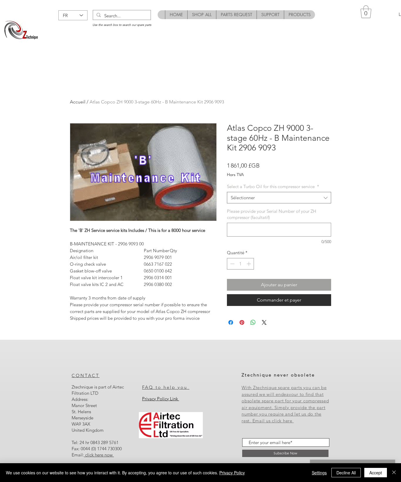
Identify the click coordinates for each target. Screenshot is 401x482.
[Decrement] (232, 263)
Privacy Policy (232, 473)
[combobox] (279, 197)
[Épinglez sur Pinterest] (241, 322)
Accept (375, 473)
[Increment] (249, 263)
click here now (99, 455)
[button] (365, 11)
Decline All (346, 473)
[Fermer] (393, 472)
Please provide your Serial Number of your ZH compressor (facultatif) (271, 214)
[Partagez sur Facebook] (230, 322)
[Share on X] (264, 322)
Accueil (77, 102)
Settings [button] (319, 473)
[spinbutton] (240, 263)
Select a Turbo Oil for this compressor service (273, 186)
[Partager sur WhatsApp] (253, 322)
